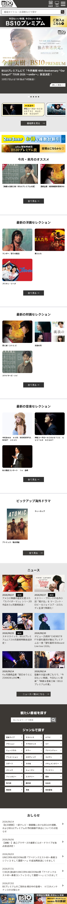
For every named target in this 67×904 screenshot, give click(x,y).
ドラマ (47, 740)
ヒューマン (30, 772)
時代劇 (8, 785)
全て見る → (33, 201)
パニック (9, 772)
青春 (27, 792)
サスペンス (30, 740)
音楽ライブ (10, 740)
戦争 (47, 779)
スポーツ (9, 766)
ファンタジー (11, 779)
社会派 (47, 785)
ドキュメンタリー (52, 766)
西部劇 (8, 792)
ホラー (28, 753)
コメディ (48, 759)
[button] (3, 53)
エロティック (31, 759)
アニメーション (12, 759)
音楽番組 (48, 792)
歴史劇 (28, 785)
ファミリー (49, 772)
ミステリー (30, 779)
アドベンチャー (51, 753)
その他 (28, 766)
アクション (10, 746)
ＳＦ (47, 746)
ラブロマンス (31, 746)
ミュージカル (11, 753)
